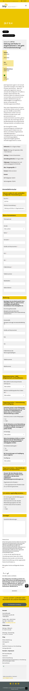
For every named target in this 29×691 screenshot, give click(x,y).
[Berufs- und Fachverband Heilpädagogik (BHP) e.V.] (10, 6)
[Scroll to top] (26, 688)
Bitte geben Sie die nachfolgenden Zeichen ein (13, 566)
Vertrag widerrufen (6, 648)
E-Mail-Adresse (8, 267)
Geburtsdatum (7, 287)
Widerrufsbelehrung (7, 640)
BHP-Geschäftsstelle (7, 653)
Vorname (6, 239)
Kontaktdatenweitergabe (10, 446)
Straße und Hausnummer (11, 246)
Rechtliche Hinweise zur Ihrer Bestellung (11, 646)
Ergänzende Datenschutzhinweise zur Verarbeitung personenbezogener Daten (14, 660)
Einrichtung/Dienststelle (10, 309)
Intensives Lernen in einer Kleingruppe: (14, 416)
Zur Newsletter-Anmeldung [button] (14, 604)
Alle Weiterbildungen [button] (8, 35)
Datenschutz (5, 539)
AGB (3, 644)
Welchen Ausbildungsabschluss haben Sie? (13, 391)
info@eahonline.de (12, 583)
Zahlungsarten (5, 642)
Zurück (5, 31)
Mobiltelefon (7, 281)
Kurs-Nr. (6, 198)
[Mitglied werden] (14, 671)
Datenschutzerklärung (7, 657)
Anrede (5, 226)
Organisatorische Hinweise (11, 482)
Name (6, 233)
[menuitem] (6, 1)
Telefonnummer (8, 274)
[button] (21, 1)
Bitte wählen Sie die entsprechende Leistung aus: (13, 382)
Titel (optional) (7, 219)
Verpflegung (7, 458)
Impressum (5, 655)
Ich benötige (7, 431)
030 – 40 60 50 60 (7, 1)
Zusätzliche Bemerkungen (10, 519)
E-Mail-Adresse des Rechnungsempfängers (10, 351)
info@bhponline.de (15, 1)
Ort (5, 260)
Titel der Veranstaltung (10, 205)
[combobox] (14, 290)
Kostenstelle (7, 320)
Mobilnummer (7, 366)
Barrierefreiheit (6, 663)
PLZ (5, 253)
